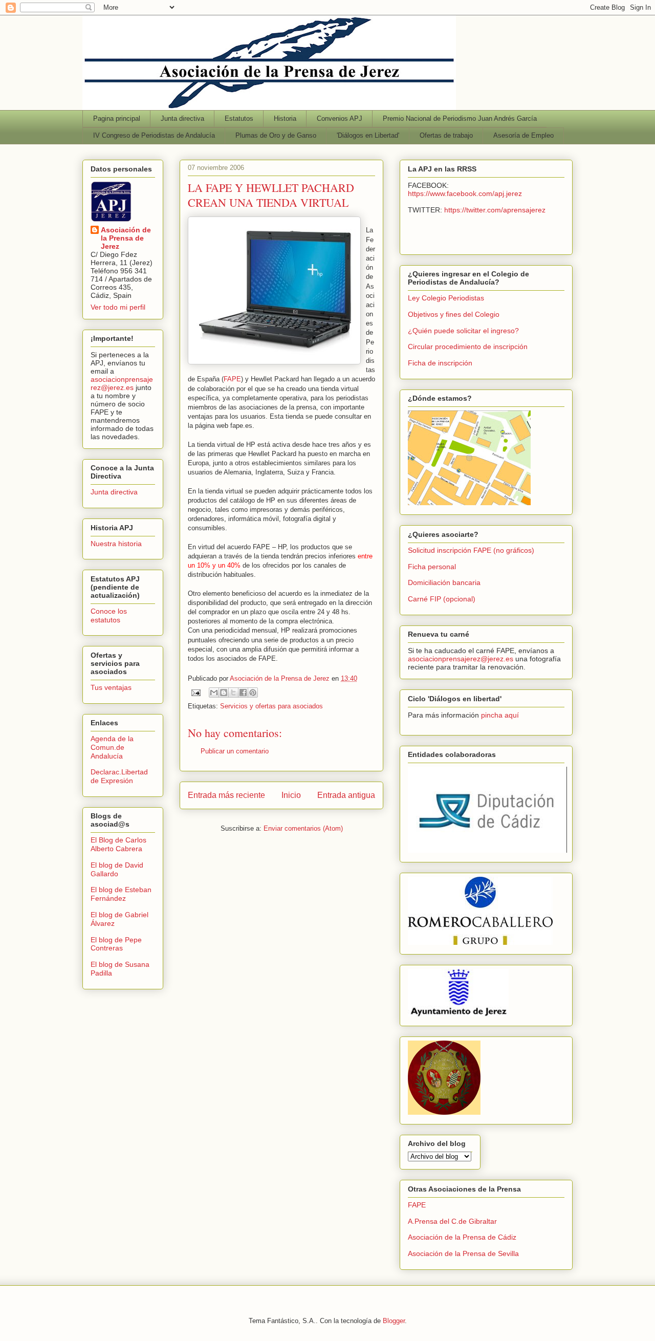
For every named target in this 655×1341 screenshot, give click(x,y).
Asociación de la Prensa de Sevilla (463, 1253)
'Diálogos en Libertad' (368, 135)
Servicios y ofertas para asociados (271, 706)
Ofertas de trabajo (446, 135)
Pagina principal (116, 118)
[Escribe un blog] (224, 692)
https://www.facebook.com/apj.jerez (465, 193)
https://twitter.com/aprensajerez (494, 210)
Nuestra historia (116, 543)
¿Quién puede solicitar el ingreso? (463, 331)
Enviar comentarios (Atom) (303, 828)
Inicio (291, 795)
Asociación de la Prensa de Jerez (126, 238)
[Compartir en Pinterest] (253, 692)
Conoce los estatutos (109, 615)
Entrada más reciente (226, 795)
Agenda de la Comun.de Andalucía (112, 747)
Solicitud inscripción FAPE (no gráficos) (471, 550)
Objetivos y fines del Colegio (453, 314)
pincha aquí (500, 715)
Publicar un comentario (235, 751)
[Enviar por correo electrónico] (214, 692)
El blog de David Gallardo (117, 869)
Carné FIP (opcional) (441, 599)
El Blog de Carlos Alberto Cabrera (118, 844)
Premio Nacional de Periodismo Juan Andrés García (460, 118)
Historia (285, 118)
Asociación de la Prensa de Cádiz (462, 1237)
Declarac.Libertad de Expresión (119, 776)
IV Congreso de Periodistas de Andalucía (154, 135)
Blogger (394, 1321)
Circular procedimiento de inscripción (468, 346)
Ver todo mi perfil (118, 307)
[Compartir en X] (233, 692)
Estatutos (239, 118)
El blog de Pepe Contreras (116, 944)
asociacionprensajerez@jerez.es (122, 383)
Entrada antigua (346, 795)
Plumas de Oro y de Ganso (275, 135)
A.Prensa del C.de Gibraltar (452, 1221)
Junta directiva (182, 118)
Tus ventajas (111, 687)
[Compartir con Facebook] (243, 692)
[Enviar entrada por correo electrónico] (195, 692)
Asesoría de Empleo (523, 135)
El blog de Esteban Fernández (121, 893)
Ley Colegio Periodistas (446, 298)
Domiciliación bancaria (444, 582)
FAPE (232, 379)
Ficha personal (432, 567)
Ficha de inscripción (440, 363)
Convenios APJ (339, 118)
